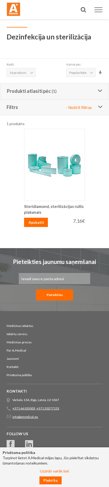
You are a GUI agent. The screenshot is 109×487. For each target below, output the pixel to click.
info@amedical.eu (25, 417)
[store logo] (13, 10)
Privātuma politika (19, 375)
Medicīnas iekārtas (20, 326)
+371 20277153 (47, 408)
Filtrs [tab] (49, 107)
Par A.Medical (16, 350)
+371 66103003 (23, 408)
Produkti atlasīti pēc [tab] (29, 91)
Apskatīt (36, 222)
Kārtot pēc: (73, 64)
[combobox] (54, 28)
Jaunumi (13, 359)
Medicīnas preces (19, 342)
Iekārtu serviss (17, 334)
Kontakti (13, 367)
